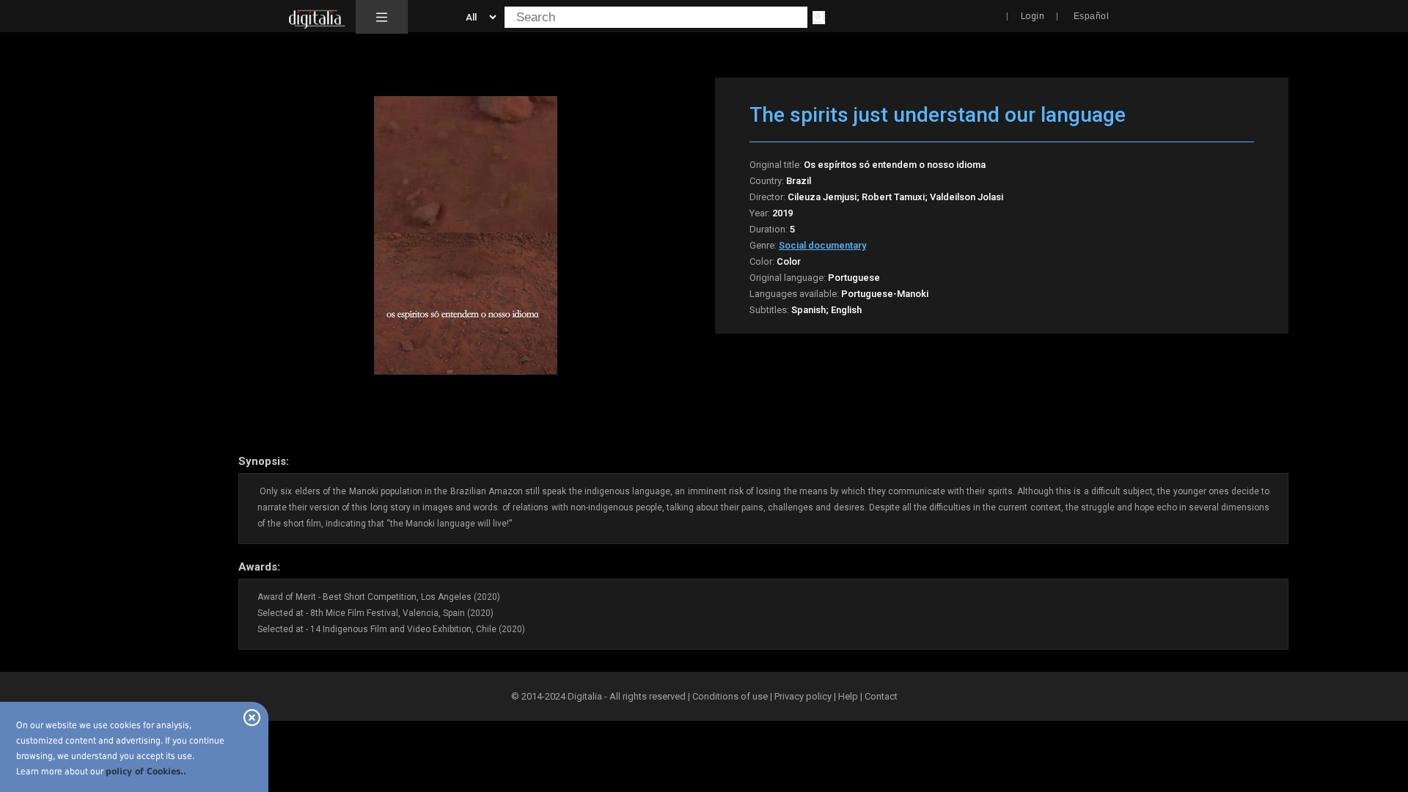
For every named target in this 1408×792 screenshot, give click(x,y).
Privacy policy (803, 696)
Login (1033, 16)
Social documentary (822, 245)
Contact (881, 696)
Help (848, 696)
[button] (382, 17)
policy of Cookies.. (146, 771)
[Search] (819, 17)
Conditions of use (731, 696)
